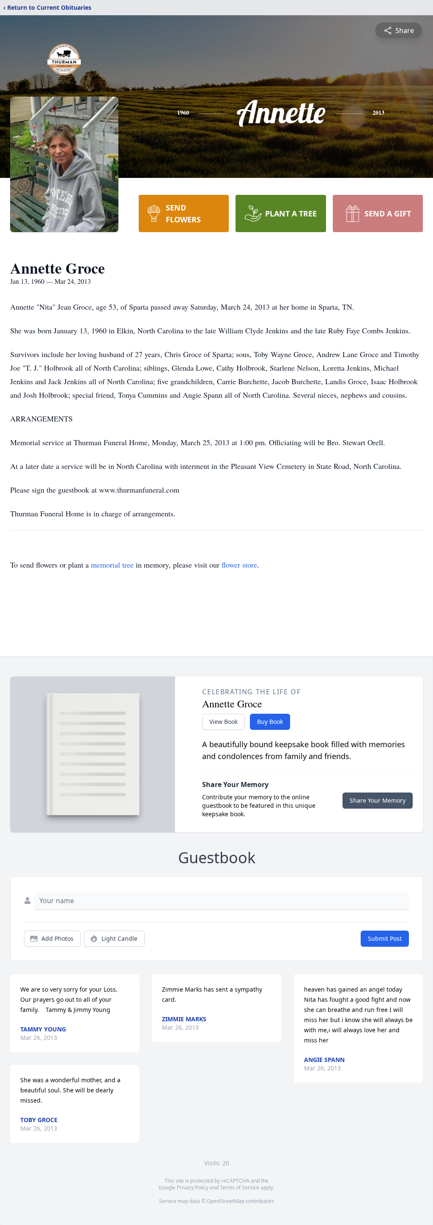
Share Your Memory (378, 800)
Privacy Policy (192, 1187)
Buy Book (270, 722)
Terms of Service (239, 1187)
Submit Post (385, 938)
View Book (223, 722)
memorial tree (112, 565)
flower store (239, 565)
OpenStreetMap (225, 1201)
